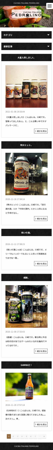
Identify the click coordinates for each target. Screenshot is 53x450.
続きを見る (42, 131)
